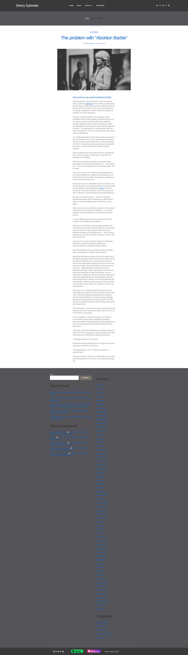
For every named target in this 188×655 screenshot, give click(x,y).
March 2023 (100, 537)
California (89, 104)
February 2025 (101, 454)
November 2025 (102, 419)
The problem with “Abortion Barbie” (94, 37)
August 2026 (100, 385)
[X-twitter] (160, 5)
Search (52, 374)
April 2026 (100, 400)
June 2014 (100, 609)
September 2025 (102, 427)
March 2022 (100, 579)
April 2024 (100, 488)
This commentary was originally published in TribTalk (92, 97)
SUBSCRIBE (100, 5)
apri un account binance (58, 443)
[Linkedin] (163, 5)
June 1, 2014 (102, 43)
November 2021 (102, 594)
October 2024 (101, 465)
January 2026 (101, 412)
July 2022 (99, 563)
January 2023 (101, 544)
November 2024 (102, 461)
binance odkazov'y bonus (59, 453)
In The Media (94, 32)
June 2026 (100, 393)
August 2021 (100, 605)
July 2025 (99, 435)
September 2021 (102, 601)
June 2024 (100, 480)
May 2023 (99, 529)
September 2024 (102, 469)
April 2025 (100, 446)
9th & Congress (102, 622)
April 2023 (100, 533)
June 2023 (100, 525)
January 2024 (101, 499)
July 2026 (99, 389)
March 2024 (100, 491)
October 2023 (101, 510)
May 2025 (99, 442)
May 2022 (99, 571)
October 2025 (101, 423)
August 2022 (100, 560)
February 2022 (101, 582)
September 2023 (102, 514)
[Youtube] (169, 5)
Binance (53, 437)
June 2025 (100, 438)
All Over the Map (102, 626)
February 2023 (101, 541)
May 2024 (99, 484)
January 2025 (101, 457)
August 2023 (100, 518)
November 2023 (102, 507)
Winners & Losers (102, 637)
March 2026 (100, 404)
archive (88, 5)
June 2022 (100, 567)
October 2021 (101, 598)
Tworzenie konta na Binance (60, 448)
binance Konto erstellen (58, 432)
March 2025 (100, 450)
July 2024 (99, 476)
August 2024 (100, 472)
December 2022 (102, 548)
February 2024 (101, 495)
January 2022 (101, 586)
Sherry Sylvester (27, 5)
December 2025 (102, 416)
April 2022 (100, 575)
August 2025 (100, 431)
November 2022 (102, 552)
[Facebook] (157, 5)
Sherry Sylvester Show (104, 634)
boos (102, 188)
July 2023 (99, 522)
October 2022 (101, 556)
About (79, 5)
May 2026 (99, 397)
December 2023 (102, 503)
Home (71, 5)
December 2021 (102, 590)
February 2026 (101, 408)
